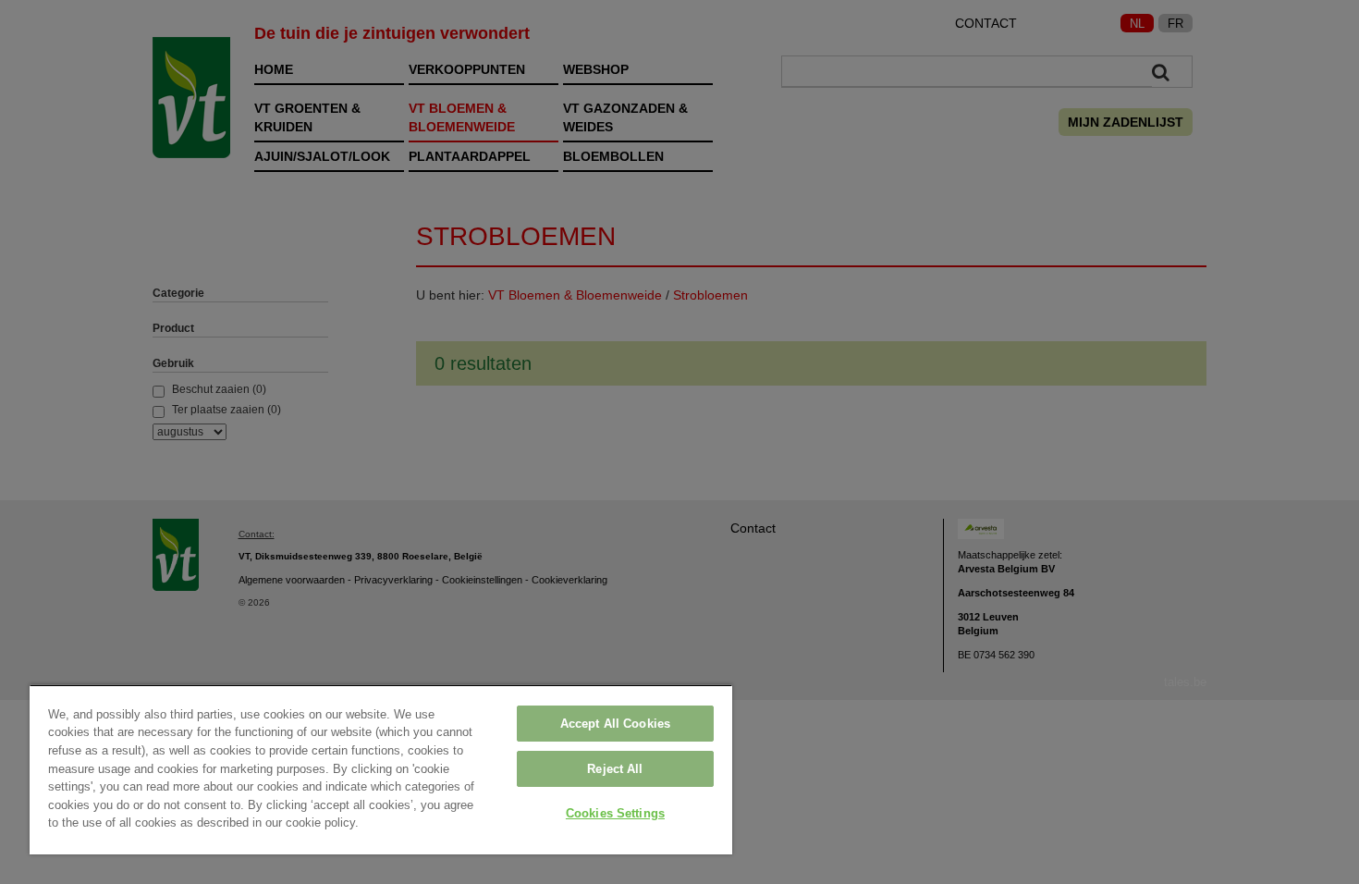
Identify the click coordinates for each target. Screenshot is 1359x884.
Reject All (615, 769)
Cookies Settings (615, 813)
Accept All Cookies (615, 724)
